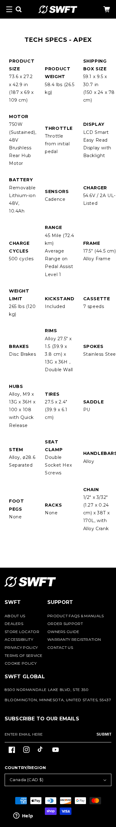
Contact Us (60, 647)
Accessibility (19, 639)
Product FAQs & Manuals (75, 616)
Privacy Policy (21, 647)
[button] (9, 9)
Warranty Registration (74, 639)
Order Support (65, 623)
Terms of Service (24, 655)
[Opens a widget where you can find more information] (23, 816)
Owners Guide (63, 631)
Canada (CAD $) (27, 779)
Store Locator (22, 631)
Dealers (14, 623)
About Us (15, 616)
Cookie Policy (21, 663)
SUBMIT (104, 734)
